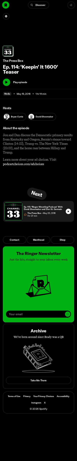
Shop (62, 239)
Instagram (36, 402)
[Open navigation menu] (71, 5)
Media (7, 93)
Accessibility (63, 396)
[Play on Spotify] (6, 16)
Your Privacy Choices (43, 396)
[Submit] (67, 314)
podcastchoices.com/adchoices (23, 164)
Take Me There (38, 380)
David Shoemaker (44, 116)
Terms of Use (14, 396)
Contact (14, 239)
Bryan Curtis (17, 116)
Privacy (26, 396)
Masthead (38, 239)
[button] (38, 5)
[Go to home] (5, 5)
